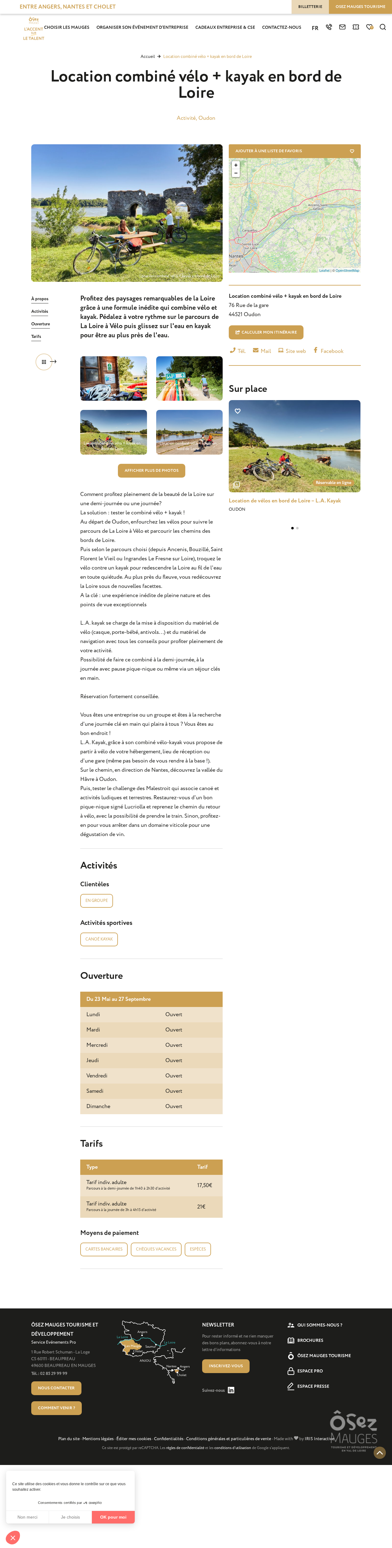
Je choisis (70, 1517)
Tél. (241, 351)
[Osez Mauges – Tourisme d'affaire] (33, 29)
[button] (13, 1537)
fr (315, 28)
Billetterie (310, 6)
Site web (295, 351)
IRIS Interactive (319, 1439)
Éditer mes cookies (133, 1439)
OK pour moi (113, 1517)
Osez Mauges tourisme (360, 6)
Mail (265, 351)
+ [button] (236, 165)
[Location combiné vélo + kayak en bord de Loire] (127, 213)
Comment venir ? (56, 1408)
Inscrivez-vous (226, 1366)
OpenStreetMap (347, 270)
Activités (39, 311)
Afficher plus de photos (152, 470)
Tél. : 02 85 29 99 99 (49, 1374)
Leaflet (324, 270)
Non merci (27, 1517)
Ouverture (40, 324)
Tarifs (36, 337)
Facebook (331, 351)
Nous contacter (56, 1388)
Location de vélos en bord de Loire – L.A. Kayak (285, 501)
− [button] (236, 173)
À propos (39, 299)
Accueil (148, 56)
